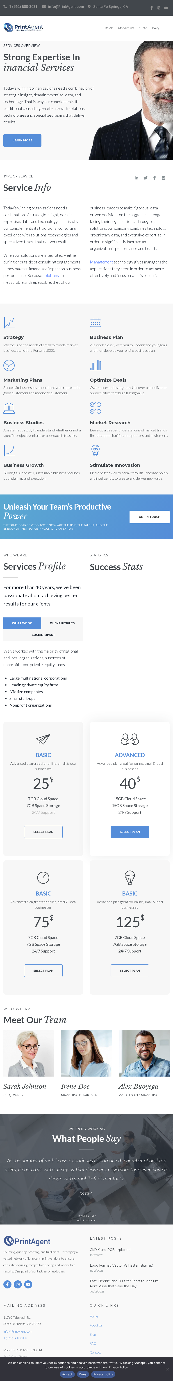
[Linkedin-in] (136, 178)
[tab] (22, 623)
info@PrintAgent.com (66, 7)
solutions (51, 275)
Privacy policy (103, 1374)
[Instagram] (158, 7)
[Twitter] (145, 178)
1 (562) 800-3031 (23, 7)
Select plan (43, 832)
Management (101, 261)
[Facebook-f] (151, 7)
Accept (67, 1374)
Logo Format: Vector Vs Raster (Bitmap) (121, 1265)
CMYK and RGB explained (110, 1250)
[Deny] (167, 1369)
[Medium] (163, 178)
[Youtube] (166, 7)
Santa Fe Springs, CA (110, 7)
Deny (83, 1374)
